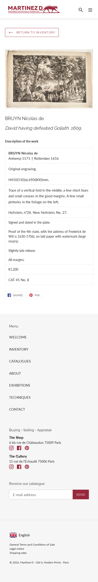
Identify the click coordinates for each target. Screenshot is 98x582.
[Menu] (90, 9)
